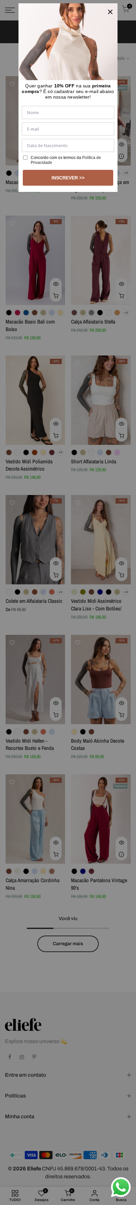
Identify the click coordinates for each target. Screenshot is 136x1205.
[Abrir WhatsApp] (121, 1187)
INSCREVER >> (68, 177)
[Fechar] (110, 10)
